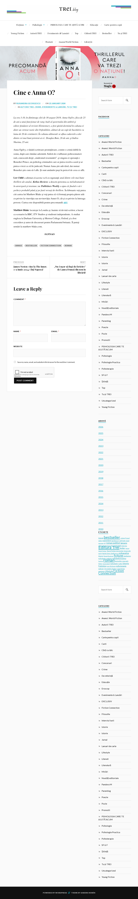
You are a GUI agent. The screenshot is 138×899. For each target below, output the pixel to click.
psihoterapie (121, 566)
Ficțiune (20, 24)
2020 (100, 465)
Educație (94, 24)
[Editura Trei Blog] (69, 12)
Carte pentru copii (113, 24)
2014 (100, 503)
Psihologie (37, 24)
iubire (100, 541)
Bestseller (107, 33)
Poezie (105, 327)
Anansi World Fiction (68, 41)
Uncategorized (109, 400)
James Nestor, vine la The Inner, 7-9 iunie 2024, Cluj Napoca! (30, 268)
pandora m (115, 541)
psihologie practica (119, 559)
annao (18, 245)
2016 (100, 490)
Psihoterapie (108, 368)
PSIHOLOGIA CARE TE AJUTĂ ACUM (67, 24)
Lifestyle (88, 41)
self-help (122, 541)
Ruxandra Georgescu (28, 103)
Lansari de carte (109, 276)
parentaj (101, 543)
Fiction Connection (51, 245)
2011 (100, 522)
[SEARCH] (127, 100)
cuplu (120, 564)
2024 (100, 439)
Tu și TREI (122, 33)
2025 (100, 433)
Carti (104, 174)
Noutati (49, 41)
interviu (124, 546)
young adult (106, 564)
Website (18, 346)
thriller (122, 548)
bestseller (31, 245)
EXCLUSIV (107, 231)
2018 (100, 478)
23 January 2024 (57, 103)
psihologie (114, 564)
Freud (127, 538)
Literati (105, 289)
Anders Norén (88, 893)
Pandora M (107, 314)
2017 (100, 484)
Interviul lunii (108, 250)
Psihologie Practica (111, 362)
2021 (100, 458)
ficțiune (118, 555)
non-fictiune (111, 566)
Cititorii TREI (90, 33)
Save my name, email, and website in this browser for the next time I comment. (46, 362)
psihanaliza (124, 553)
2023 (100, 446)
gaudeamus (127, 556)
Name (17, 331)
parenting (107, 540)
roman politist (113, 543)
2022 (100, 452)
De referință (107, 206)
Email (55, 331)
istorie (100, 538)
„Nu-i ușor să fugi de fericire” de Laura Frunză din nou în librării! (70, 269)
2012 (100, 516)
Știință (105, 381)
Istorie (105, 257)
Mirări (105, 301)
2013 (100, 510)
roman (68, 245)
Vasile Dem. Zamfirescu (110, 553)
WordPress (61, 893)
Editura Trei (108, 547)
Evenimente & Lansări (58, 33)
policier (101, 569)
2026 (100, 427)
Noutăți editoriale (110, 308)
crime (122, 538)
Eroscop (105, 218)
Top (76, 33)
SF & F (105, 375)
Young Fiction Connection (115, 551)
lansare (123, 543)
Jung (127, 541)
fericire (100, 561)
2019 (100, 471)
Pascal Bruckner (108, 556)
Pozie (104, 333)
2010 (100, 529)
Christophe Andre (110, 569)
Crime (38, 107)
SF (105, 543)
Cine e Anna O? (34, 92)
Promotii (106, 340)
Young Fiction (17, 33)
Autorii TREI (36, 33)
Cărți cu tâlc (107, 180)
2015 (100, 497)
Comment (19, 299)
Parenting (106, 321)
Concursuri (107, 193)
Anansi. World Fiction (112, 148)
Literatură (106, 295)
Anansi (100, 556)
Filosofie (106, 244)
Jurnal (104, 269)
